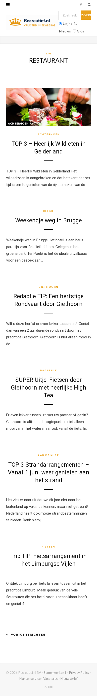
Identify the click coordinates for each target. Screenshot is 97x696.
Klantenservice (30, 679)
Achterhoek (18, 123)
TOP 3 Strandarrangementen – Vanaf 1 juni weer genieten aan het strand (48, 472)
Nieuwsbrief (69, 679)
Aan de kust (48, 455)
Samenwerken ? (55, 673)
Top (49, 687)
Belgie (48, 210)
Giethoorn (48, 286)
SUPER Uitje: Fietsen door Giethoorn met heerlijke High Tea (48, 388)
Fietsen (48, 546)
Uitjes (67, 23)
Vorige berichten (28, 634)
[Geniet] (32, 22)
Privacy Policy (79, 673)
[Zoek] (89, 4)
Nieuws (65, 31)
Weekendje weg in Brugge (48, 220)
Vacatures (50, 679)
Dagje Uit (48, 370)
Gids (80, 31)
